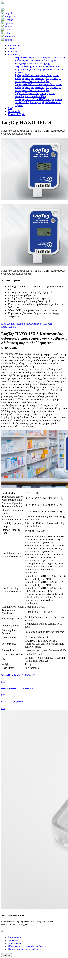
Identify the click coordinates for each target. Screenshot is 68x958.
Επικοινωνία (14, 937)
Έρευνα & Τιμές (16, 114)
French (8, 26)
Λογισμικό (13, 51)
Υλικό (11, 48)
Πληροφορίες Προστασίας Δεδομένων (28, 946)
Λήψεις (37, 323)
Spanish (8, 23)
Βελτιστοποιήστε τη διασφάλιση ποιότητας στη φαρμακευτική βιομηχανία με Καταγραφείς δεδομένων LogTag (40, 60)
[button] (2, 9)
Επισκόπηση (14, 45)
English (8, 13)
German (8, 19)
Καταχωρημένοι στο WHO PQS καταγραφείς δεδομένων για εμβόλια (38, 102)
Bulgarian (9, 16)
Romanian (9, 36)
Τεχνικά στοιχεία (24, 323)
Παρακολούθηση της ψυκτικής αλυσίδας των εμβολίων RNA (36, 95)
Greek (7, 29)
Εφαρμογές (14, 54)
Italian (7, 33)
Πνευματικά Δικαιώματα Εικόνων (25, 949)
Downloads (14, 111)
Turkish (8, 39)
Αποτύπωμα (14, 943)
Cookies (6, 955)
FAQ (10, 108)
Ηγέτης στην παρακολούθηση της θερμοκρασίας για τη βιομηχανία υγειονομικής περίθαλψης (39, 69)
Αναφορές (13, 940)
